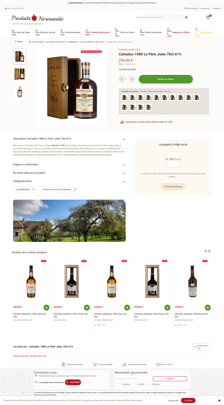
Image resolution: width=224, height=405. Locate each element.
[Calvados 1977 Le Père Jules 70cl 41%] (124, 97)
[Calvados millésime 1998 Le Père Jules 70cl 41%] (124, 107)
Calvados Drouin (60, 320)
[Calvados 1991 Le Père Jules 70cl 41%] (189, 97)
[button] (19, 41)
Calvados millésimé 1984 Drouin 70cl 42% (151, 315)
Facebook (126, 384)
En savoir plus (173, 400)
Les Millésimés (23, 189)
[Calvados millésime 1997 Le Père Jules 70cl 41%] (197, 97)
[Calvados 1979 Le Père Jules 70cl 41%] (132, 97)
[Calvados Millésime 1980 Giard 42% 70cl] (31, 281)
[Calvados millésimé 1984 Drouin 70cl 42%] (152, 281)
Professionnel (204, 8)
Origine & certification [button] (25, 164)
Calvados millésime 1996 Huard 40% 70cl (191, 315)
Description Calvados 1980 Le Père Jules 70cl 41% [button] (42, 138)
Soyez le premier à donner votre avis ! (30, 356)
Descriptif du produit (127, 69)
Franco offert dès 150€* (15, 7)
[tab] (69, 139)
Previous (205, 251)
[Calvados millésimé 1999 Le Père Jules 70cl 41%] (132, 107)
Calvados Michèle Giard (22, 320)
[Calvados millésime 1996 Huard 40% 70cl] (192, 281)
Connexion (216, 8)
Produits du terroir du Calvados (57, 189)
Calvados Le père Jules (129, 49)
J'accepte (188, 400)
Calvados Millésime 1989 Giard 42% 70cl (110, 315)
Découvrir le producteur (173, 187)
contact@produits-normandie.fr (51, 382)
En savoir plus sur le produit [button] (29, 172)
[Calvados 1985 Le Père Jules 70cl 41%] (173, 97)
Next (209, 251)
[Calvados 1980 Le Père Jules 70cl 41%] (19, 56)
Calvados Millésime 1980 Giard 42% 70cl (30, 315)
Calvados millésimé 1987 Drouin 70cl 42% (71, 315)
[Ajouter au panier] (46, 307)
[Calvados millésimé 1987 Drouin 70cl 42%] (72, 281)
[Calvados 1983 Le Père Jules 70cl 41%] (165, 97)
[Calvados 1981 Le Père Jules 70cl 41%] (157, 97)
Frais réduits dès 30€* (14, 9)
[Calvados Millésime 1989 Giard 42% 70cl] (112, 281)
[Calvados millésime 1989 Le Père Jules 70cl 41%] (181, 97)
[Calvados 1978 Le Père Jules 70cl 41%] (141, 97)
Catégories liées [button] (22, 181)
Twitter (141, 384)
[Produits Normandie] (37, 17)
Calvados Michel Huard (183, 320)
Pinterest (155, 384)
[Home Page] (29, 42)
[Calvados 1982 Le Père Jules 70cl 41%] (149, 107)
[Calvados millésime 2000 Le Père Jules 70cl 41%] (141, 107)
